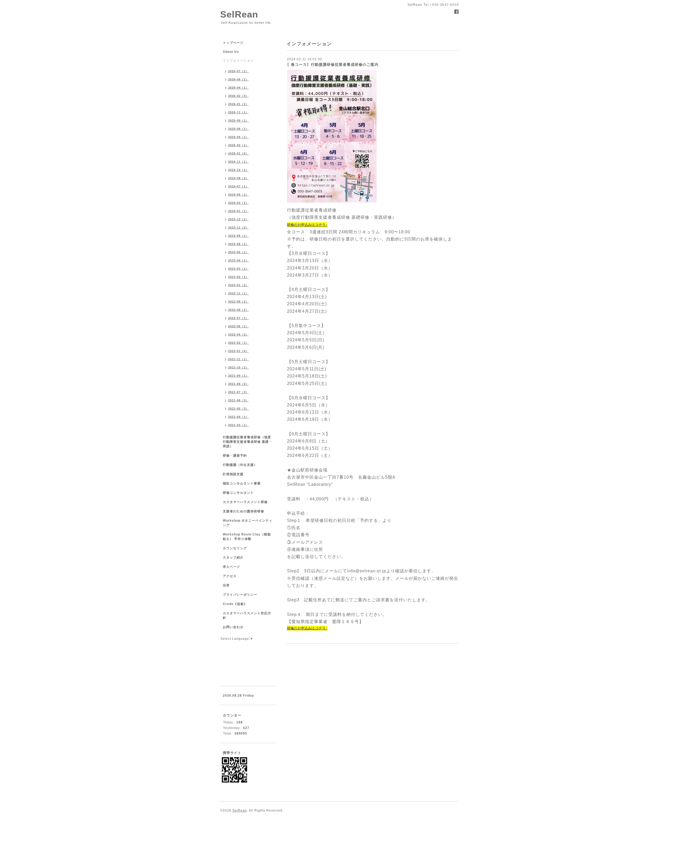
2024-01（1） (238, 211)
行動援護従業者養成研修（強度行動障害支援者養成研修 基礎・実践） (247, 441)
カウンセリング (235, 548)
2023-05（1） (238, 252)
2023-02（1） (238, 276)
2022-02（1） (238, 342)
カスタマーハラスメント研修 (245, 502)
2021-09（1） (238, 375)
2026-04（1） (238, 87)
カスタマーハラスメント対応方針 (247, 615)
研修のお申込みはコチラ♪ (307, 224)
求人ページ (231, 567)
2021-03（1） (238, 425)
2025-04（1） (238, 137)
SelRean (239, 14)
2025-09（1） (238, 120)
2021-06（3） (238, 400)
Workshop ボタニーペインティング (247, 523)
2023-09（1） (238, 235)
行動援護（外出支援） (240, 465)
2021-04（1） (238, 416)
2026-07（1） (238, 71)
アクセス (230, 576)
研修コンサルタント (238, 493)
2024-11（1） (238, 161)
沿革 (226, 585)
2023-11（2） (238, 227)
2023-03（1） (238, 268)
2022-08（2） (238, 309)
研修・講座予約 (235, 455)
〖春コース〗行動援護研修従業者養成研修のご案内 (332, 64)
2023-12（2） (238, 219)
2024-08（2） (238, 178)
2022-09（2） (238, 301)
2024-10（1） (238, 169)
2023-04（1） (238, 260)
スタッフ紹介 (233, 557)
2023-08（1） (238, 244)
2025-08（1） (238, 128)
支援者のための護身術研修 (243, 511)
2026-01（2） (238, 104)
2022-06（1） (238, 326)
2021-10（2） (238, 367)
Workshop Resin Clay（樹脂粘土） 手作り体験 (247, 537)
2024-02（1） (238, 202)
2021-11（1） (238, 359)
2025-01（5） (238, 153)
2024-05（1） (238, 194)
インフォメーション (238, 60)
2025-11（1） (238, 112)
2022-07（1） (238, 318)
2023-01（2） (238, 285)
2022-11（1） (238, 293)
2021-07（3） (238, 392)
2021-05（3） (238, 408)
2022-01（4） (238, 351)
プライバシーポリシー (240, 595)
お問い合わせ (233, 627)
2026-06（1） (238, 79)
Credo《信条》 (235, 604)
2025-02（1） (238, 145)
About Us (231, 52)
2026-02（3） (238, 95)
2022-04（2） (238, 334)
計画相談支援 (233, 474)
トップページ (233, 43)
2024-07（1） (238, 186)
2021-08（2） (238, 383)
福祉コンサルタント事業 (242, 483)
